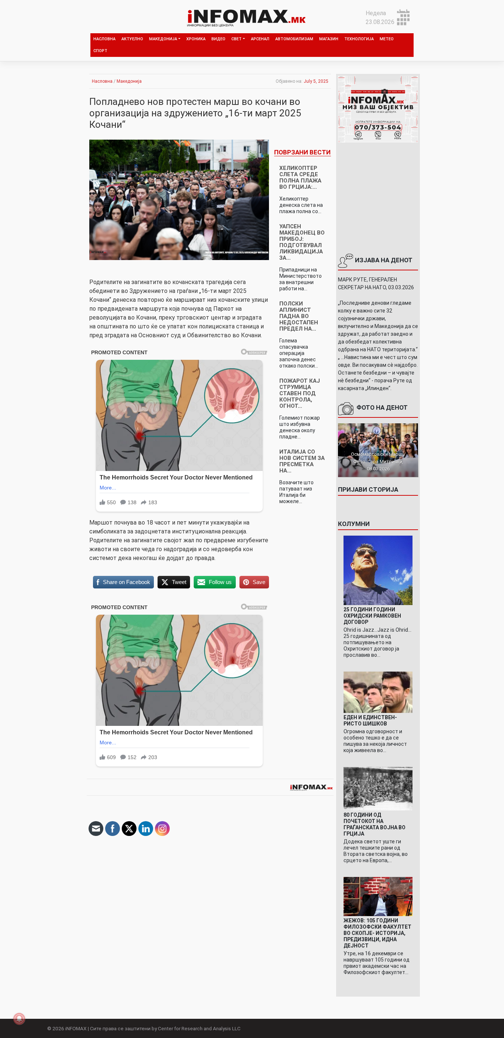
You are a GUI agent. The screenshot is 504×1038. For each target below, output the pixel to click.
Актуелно (132, 39)
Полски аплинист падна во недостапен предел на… (298, 316)
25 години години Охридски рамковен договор (372, 616)
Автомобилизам (294, 39)
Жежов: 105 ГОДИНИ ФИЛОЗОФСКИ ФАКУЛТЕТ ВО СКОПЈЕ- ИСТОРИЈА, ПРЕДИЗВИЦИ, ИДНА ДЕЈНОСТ (377, 933)
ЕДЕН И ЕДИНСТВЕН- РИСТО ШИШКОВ (370, 720)
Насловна (104, 39)
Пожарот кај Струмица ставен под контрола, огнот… (299, 393)
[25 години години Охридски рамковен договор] (378, 569)
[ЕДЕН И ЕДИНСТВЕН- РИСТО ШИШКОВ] (378, 691)
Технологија (359, 39)
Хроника (196, 39)
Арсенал (260, 39)
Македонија (163, 39)
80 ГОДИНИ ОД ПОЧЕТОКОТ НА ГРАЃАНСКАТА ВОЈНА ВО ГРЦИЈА (374, 824)
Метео (387, 39)
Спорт (100, 50)
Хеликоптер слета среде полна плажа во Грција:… (300, 177)
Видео (218, 39)
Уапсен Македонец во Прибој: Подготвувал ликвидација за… (302, 242)
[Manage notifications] (19, 1019)
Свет (236, 39)
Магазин (328, 39)
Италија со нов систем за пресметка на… (302, 461)
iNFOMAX (76, 1028)
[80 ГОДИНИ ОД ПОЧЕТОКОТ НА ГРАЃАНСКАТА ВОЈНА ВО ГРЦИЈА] (378, 788)
